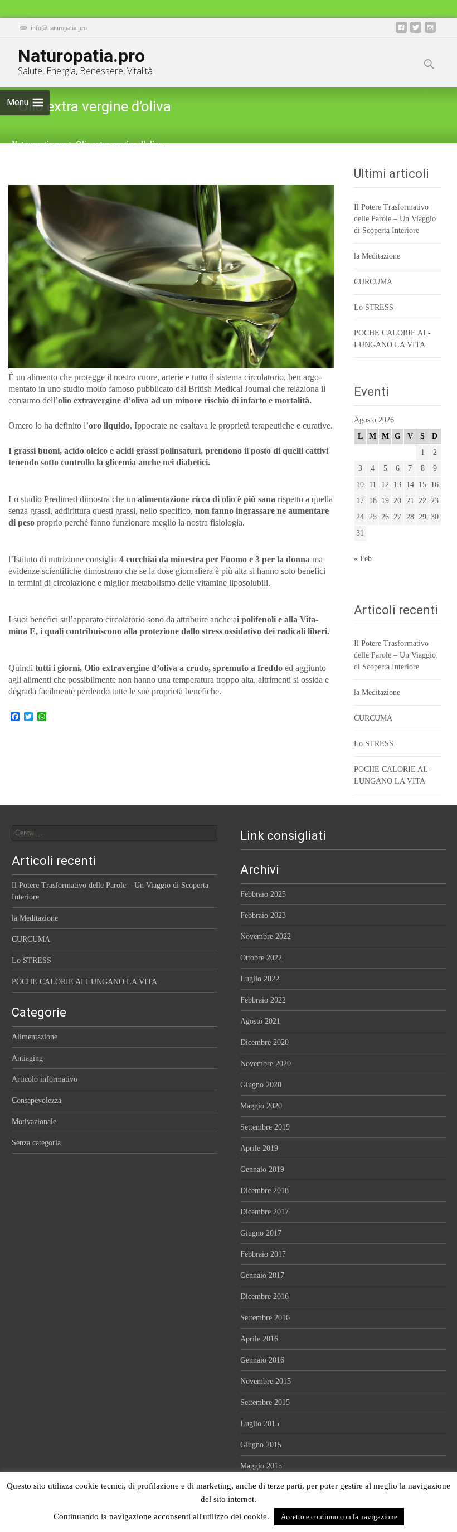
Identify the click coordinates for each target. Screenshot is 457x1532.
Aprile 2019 (259, 1148)
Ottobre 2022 (261, 958)
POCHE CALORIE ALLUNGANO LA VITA (84, 981)
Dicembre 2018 (264, 1190)
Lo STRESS (373, 307)
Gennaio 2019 (262, 1169)
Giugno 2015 (260, 1445)
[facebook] (401, 31)
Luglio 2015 (259, 1423)
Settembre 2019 (265, 1127)
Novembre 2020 (265, 1063)
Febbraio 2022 (263, 1000)
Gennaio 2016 (262, 1360)
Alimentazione (34, 1037)
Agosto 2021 (260, 1021)
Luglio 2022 (259, 979)
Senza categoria (36, 1143)
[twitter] (415, 31)
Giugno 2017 (260, 1233)
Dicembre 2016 (264, 1296)
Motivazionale (34, 1121)
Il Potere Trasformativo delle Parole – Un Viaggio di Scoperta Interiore (395, 219)
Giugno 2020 (260, 1085)
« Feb (363, 559)
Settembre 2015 (265, 1402)
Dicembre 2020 (264, 1042)
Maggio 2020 (261, 1106)
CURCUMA (373, 282)
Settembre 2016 (265, 1318)
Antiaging (27, 1058)
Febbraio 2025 (263, 894)
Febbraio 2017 (263, 1254)
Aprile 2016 (259, 1339)
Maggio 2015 (261, 1466)
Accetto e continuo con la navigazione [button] (339, 1516)
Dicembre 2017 (264, 1212)
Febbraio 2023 (263, 915)
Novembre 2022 (265, 936)
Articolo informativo (44, 1079)
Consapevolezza (36, 1100)
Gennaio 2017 (262, 1275)
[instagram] (430, 31)
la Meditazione (377, 256)
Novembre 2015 (265, 1381)
